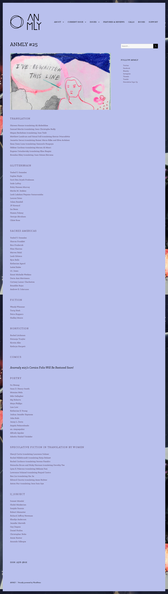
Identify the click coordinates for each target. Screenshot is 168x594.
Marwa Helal (16, 252)
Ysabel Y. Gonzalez (18, 172)
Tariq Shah (15, 310)
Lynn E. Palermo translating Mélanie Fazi (28, 468)
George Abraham (18, 216)
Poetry (16, 378)
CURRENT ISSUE (75, 22)
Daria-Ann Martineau (20, 278)
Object (19, 494)
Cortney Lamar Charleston (22, 282)
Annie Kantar (16, 538)
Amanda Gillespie (18, 541)
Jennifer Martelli (17, 523)
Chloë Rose (15, 220)
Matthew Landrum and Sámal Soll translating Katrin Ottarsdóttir (40, 136)
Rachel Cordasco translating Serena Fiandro (30, 461)
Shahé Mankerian (18, 504)
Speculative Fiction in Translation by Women (47, 447)
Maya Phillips (16, 403)
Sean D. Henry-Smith (20, 388)
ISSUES (93, 22)
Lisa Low (14, 407)
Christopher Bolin (18, 534)
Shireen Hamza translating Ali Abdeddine (29, 125)
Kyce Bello (14, 260)
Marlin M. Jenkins (18, 190)
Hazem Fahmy (16, 213)
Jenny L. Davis (16, 422)
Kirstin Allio (15, 342)
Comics (15, 356)
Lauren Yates (16, 198)
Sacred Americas (23, 230)
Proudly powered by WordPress (29, 582)
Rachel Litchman (17, 335)
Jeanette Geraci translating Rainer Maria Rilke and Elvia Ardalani (40, 140)
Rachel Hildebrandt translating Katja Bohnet (30, 457)
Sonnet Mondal (17, 501)
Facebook (126, 68)
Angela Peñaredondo (19, 425)
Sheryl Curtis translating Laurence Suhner (29, 454)
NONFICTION (19, 328)
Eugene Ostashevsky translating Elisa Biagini (30, 151)
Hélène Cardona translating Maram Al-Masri (30, 147)
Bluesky (126, 71)
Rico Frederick (16, 245)
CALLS (131, 22)
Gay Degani (15, 526)
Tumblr (125, 79)
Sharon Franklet (17, 241)
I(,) (12, 494)
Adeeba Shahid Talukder (21, 436)
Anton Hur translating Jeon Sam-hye (27, 483)
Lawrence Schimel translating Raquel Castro (30, 472)
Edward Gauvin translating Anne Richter (28, 480)
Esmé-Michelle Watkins (20, 274)
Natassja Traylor (17, 339)
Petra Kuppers (16, 314)
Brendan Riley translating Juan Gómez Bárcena (31, 155)
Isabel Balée (15, 267)
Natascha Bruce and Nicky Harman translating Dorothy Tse (37, 465)
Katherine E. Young (18, 411)
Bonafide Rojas (16, 285)
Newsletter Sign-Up (130, 82)
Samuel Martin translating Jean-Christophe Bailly (33, 129)
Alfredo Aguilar (17, 433)
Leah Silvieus (16, 256)
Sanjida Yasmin (17, 508)
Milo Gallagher (16, 396)
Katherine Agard (17, 263)
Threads (126, 76)
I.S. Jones (14, 271)
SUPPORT (153, 22)
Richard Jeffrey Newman (21, 515)
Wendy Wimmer (17, 306)
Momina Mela (16, 392)
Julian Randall (16, 202)
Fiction (16, 299)
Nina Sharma (16, 248)
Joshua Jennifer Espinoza (21, 414)
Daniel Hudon (16, 530)
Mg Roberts (15, 399)
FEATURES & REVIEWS (114, 22)
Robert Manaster (18, 512)
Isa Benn (14, 209)
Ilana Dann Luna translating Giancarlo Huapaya (32, 144)
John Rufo (14, 418)
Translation (20, 118)
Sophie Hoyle (16, 176)
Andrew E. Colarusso (19, 289)
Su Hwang (14, 385)
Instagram (127, 74)
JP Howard (15, 205)
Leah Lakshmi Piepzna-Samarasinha (26, 194)
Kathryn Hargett (17, 346)
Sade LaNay (15, 183)
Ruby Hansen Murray (20, 187)
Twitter (126, 65)
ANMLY (13, 582)
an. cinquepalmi (17, 429)
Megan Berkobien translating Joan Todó (28, 133)
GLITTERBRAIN (20, 165)
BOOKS (141, 22)
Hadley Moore (16, 318)
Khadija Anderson (18, 519)
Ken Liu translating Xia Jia (22, 476)
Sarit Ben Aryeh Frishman (22, 179)
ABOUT (57, 22)
